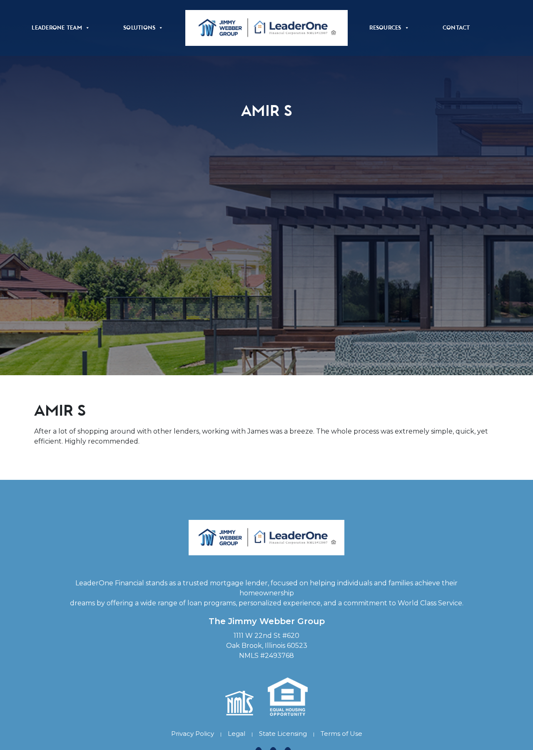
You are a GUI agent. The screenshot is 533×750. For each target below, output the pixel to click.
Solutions (139, 27)
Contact (456, 27)
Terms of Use (341, 733)
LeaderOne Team (57, 27)
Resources (385, 27)
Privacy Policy (192, 733)
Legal (236, 733)
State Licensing (283, 733)
